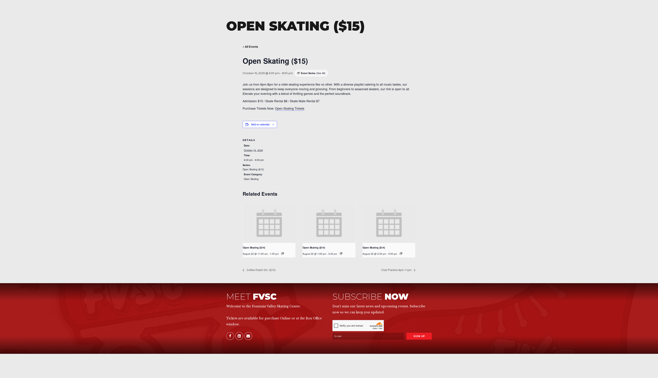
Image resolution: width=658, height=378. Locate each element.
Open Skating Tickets (289, 108)
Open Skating (251, 179)
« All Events (250, 47)
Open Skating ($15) (253, 169)
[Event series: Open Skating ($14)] (282, 253)
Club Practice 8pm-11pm (396, 270)
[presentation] (269, 223)
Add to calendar (260, 124)
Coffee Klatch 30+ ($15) (261, 270)
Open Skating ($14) (254, 247)
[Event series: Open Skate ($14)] (341, 253)
